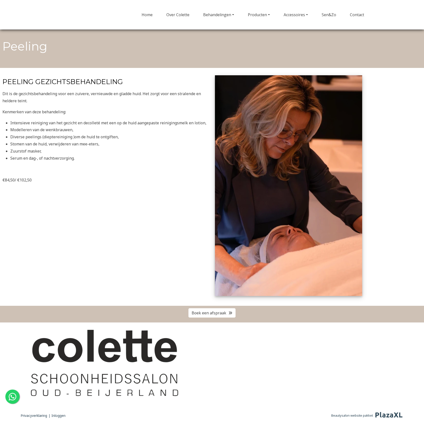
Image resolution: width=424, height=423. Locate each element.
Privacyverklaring (34, 415)
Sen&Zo (329, 14)
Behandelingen (217, 14)
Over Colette (177, 14)
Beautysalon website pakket (352, 415)
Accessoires (294, 14)
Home (147, 14)
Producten (257, 14)
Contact (357, 14)
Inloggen (59, 415)
